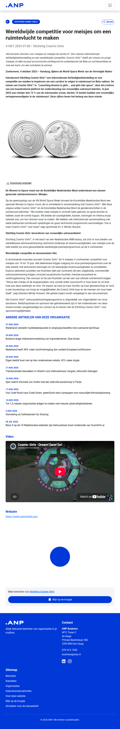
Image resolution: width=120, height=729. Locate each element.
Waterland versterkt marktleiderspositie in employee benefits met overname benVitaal (52, 327)
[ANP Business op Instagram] (70, 661)
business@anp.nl (71, 654)
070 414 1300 (69, 649)
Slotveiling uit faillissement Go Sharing (27, 414)
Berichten (11, 675)
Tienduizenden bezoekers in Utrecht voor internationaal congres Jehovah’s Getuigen (52, 371)
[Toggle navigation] (110, 5)
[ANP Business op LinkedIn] (63, 661)
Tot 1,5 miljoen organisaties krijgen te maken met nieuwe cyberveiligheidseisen (49, 403)
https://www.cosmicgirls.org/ (22, 516)
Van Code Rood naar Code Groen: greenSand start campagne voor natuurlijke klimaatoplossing (58, 392)
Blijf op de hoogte (15, 701)
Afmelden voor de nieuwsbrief (22, 706)
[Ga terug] (8, 22)
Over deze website (15, 696)
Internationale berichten (19, 691)
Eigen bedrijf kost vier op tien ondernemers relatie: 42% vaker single (42, 360)
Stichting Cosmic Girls (26, 22)
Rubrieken (11, 681)
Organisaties (13, 686)
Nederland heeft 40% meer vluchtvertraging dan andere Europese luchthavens (48, 349)
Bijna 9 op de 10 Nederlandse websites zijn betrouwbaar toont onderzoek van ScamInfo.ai (55, 425)
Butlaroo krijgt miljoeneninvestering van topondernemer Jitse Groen (43, 338)
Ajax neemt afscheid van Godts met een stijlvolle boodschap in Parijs (44, 381)
